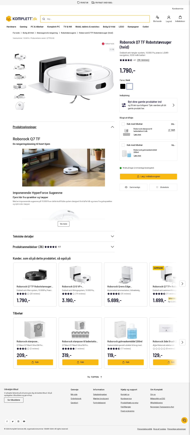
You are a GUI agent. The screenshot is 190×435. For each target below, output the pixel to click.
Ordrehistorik (76, 399)
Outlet (146, 27)
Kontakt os (125, 394)
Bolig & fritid (109, 27)
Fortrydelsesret (99, 403)
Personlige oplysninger (176, 429)
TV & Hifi (67, 27)
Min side (74, 394)
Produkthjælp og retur (129, 403)
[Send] (43, 18)
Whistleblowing (156, 403)
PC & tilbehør (37, 27)
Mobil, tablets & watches (87, 27)
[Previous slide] (29, 80)
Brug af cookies (159, 429)
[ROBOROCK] (108, 43)
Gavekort (74, 403)
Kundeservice (126, 399)
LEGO (121, 27)
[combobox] (95, 19)
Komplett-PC (53, 27)
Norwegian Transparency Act (162, 407)
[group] (71, 80)
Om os (153, 394)
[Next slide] (112, 80)
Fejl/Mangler (126, 407)
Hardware (11, 27)
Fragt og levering (127, 411)
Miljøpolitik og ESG (157, 399)
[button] (122, 86)
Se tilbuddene (13, 400)
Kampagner (133, 27)
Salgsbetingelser (100, 394)
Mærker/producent (101, 399)
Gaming (23, 27)
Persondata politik (144, 429)
